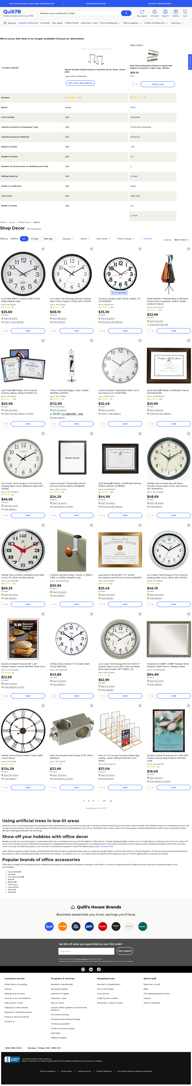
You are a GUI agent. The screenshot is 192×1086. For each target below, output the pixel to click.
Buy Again (57, 23)
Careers (147, 998)
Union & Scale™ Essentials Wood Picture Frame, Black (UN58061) (67, 484)
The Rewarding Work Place (157, 993)
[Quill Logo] (12, 11)
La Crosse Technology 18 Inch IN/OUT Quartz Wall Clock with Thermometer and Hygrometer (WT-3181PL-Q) (119, 666)
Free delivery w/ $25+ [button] (63, 506)
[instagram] (83, 969)
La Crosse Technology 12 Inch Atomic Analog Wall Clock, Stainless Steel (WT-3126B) (22, 486)
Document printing (60, 1014)
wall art (138, 841)
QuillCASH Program (60, 993)
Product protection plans (63, 1028)
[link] (43, 249)
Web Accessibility (152, 1003)
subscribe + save (89, 23)
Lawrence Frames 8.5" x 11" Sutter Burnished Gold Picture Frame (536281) (120, 576)
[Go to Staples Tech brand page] (116, 927)
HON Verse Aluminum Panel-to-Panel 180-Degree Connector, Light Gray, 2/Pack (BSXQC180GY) (151, 68)
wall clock (81, 854)
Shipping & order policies (16, 1007)
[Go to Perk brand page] (89, 927)
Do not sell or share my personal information (135, 1071)
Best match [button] (181, 239)
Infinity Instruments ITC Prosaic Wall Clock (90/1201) (70, 665)
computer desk (106, 846)
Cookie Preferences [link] (104, 1071)
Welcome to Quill (152, 984)
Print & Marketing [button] (108, 23)
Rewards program (59, 989)
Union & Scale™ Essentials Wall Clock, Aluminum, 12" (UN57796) (118, 391)
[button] (126, 13)
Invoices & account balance (17, 998)
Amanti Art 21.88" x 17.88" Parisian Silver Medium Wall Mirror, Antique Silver (168, 665)
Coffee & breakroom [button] (154, 23)
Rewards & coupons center (110, 1003)
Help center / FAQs (13, 1003)
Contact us (9, 1021)
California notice (84, 1071)
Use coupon (124, 951)
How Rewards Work (96, 3)
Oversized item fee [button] (159, 324)
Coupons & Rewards (28, 23)
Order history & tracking (15, 984)
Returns (8, 989)
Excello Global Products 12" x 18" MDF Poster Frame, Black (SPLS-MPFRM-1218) (167, 758)
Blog (146, 989)
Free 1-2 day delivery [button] (14, 322)
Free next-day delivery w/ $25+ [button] (19, 413)
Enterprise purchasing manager (66, 1019)
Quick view (22, 287)
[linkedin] (91, 969)
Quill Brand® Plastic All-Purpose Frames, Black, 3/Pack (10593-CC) (19, 391)
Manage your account (14, 993)
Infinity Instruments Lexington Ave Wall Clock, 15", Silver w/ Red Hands (22, 576)
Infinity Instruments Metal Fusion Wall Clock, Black (22, 756)
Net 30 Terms (57, 1003)
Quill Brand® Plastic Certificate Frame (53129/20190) (168, 391)
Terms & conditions (47, 1071)
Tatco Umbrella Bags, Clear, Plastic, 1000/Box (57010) (69, 391)
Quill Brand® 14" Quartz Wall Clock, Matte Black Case (20, 300)
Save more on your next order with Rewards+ (32, 3)
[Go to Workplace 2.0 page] (142, 927)
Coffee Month (72, 23)
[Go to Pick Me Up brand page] (76, 927)
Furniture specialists (60, 1024)
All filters (147, 239)
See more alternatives (80, 83)
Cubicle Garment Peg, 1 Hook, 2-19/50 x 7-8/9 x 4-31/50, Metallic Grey (71, 576)
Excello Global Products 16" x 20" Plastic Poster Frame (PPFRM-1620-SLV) (23, 665)
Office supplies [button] (130, 23)
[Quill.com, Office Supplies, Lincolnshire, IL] (12, 1060)
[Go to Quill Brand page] (49, 927)
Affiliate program (59, 1038)
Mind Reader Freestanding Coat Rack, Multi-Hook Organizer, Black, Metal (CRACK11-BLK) (168, 301)
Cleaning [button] (175, 23)
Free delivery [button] (59, 322)
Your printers (103, 993)
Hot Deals (45, 23)
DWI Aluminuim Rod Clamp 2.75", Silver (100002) (71, 756)
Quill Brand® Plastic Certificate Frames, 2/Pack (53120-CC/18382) (120, 484)
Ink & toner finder (105, 989)
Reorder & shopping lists (108, 984)
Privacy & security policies (16, 1017)
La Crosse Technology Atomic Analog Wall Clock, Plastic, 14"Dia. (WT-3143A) (70, 300)
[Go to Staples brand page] (102, 927)
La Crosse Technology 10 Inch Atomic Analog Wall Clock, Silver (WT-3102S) (167, 576)
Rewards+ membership (62, 984)
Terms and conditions (82, 959)
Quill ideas (55, 1033)
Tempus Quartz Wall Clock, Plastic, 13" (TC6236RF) (119, 300)
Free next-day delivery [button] (112, 322)
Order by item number (107, 998)
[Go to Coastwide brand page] (62, 927)
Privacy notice (66, 1071)
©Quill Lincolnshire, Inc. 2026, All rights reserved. (41, 1061)
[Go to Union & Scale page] (129, 927)
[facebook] (99, 969)
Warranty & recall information (18, 1012)
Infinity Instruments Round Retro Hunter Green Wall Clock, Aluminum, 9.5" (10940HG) (167, 486)
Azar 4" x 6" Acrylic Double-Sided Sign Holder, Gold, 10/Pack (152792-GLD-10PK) (119, 758)
